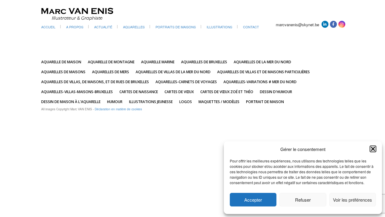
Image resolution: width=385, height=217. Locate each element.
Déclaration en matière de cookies (118, 109)
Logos (185, 102)
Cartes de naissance (138, 92)
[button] (373, 149)
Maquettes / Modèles (219, 102)
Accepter (253, 200)
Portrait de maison (265, 102)
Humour (114, 102)
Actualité (103, 26)
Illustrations (219, 26)
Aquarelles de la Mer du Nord (262, 62)
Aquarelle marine (157, 62)
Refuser (303, 200)
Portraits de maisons (176, 26)
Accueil (48, 26)
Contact (251, 26)
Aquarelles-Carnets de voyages (186, 82)
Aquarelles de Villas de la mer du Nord (173, 72)
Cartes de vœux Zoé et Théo (226, 92)
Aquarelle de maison (61, 62)
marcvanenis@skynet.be (297, 24)
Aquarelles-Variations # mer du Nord (260, 82)
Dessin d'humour (276, 92)
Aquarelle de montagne (111, 62)
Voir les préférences (352, 200)
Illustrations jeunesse (151, 102)
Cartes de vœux (179, 92)
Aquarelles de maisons (63, 72)
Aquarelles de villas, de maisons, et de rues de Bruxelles (95, 82)
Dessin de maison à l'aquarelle (70, 102)
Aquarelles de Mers (110, 72)
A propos (74, 26)
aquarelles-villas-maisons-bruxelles (77, 92)
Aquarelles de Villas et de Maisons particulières (263, 72)
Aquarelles (134, 26)
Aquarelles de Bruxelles (204, 62)
